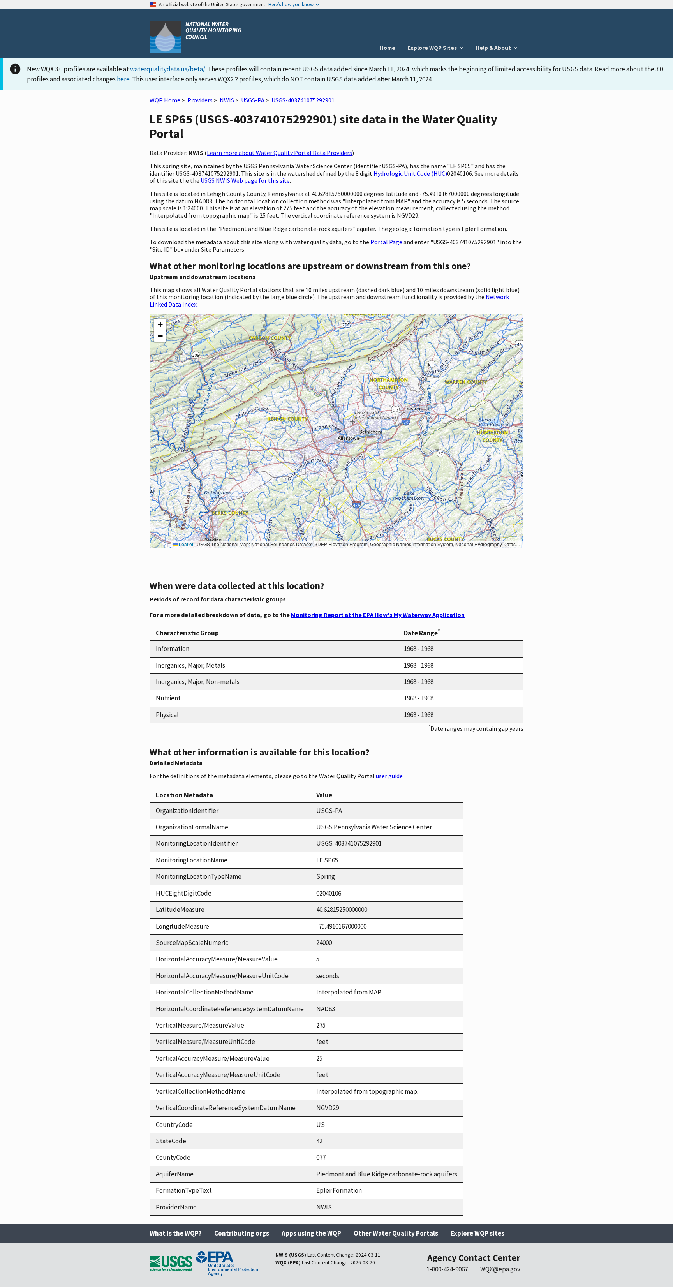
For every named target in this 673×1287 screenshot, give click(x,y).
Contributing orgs (241, 1233)
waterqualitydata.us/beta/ (167, 69)
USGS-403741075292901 (303, 100)
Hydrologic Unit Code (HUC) (410, 173)
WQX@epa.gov (500, 1269)
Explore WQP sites (477, 1233)
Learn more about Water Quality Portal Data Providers (279, 153)
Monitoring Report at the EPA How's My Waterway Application (378, 615)
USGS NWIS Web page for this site (245, 180)
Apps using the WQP (311, 1233)
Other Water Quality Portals (396, 1233)
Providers (200, 100)
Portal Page (386, 242)
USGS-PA (252, 100)
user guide (389, 776)
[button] (160, 324)
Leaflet (185, 544)
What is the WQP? (176, 1233)
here (123, 79)
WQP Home (165, 100)
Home (387, 47)
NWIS (227, 100)
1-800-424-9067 (447, 1269)
